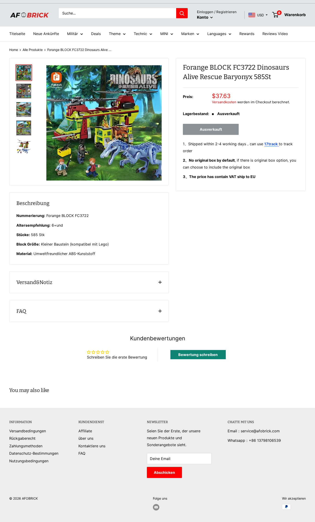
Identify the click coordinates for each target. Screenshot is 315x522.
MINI (164, 33)
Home (13, 50)
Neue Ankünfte (46, 33)
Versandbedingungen (27, 431)
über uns (85, 438)
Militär (72, 33)
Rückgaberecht (22, 438)
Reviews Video (275, 33)
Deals (96, 33)
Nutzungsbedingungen (28, 461)
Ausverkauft (211, 129)
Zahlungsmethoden (25, 446)
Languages (216, 33)
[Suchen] (182, 13)
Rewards (246, 33)
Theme (115, 33)
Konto (203, 17)
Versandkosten (224, 102)
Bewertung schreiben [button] (198, 354)
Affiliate (85, 431)
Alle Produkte (33, 50)
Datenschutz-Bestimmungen (33, 453)
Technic (140, 33)
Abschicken (164, 472)
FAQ (81, 453)
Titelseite (17, 33)
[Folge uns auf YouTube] (156, 507)
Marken (187, 33)
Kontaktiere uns (91, 446)
